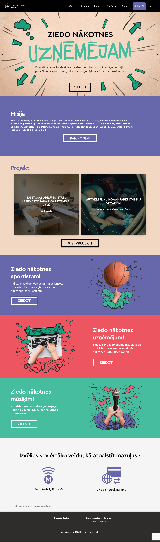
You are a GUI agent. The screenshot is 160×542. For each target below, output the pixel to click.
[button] (3, 54)
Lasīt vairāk (46, 211)
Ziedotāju (58, 518)
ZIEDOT (80, 87)
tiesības (66, 518)
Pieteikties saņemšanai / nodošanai (113, 210)
